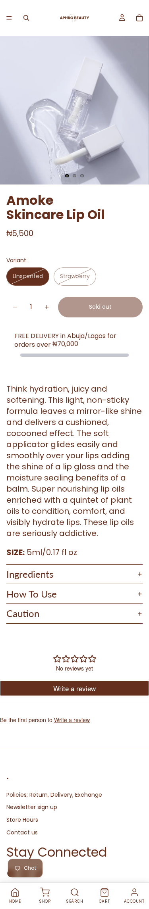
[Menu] (9, 18)
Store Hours (22, 820)
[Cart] (139, 18)
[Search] (26, 18)
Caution (22, 613)
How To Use (31, 594)
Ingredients (29, 574)
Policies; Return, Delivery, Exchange (54, 795)
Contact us (22, 832)
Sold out (100, 307)
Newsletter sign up (31, 807)
